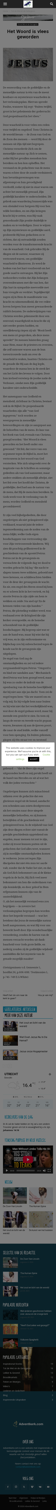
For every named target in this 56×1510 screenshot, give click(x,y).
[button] (5, 4)
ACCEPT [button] (33, 759)
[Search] (52, 4)
